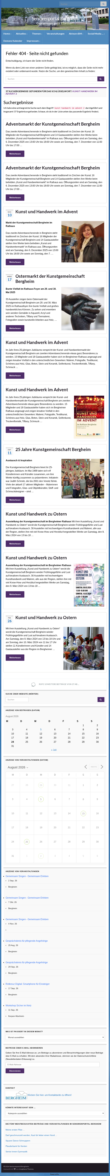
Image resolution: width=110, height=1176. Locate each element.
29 (41, 785)
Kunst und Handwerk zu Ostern (36, 513)
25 (26, 842)
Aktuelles (21, 33)
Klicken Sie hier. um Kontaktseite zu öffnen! (49, 1095)
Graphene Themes (26, 1169)
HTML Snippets (44, 1174)
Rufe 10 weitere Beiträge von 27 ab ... (59, 684)
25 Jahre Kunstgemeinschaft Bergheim (53, 449)
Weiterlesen (15, 154)
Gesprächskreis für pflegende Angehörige (27, 941)
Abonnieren (15, 1071)
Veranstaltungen (55, 33)
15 (83, 813)
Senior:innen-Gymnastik (16, 1151)
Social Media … (96, 33)
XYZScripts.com (65, 1174)
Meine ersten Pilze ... (15, 1130)
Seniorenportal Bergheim (55, 18)
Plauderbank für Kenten (16, 1146)
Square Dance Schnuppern (18, 1141)
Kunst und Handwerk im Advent (46, 211)
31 (69, 785)
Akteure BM (75, 33)
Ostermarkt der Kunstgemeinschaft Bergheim (50, 278)
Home (6, 33)
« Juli (54, 750)
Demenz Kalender (12, 40)
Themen (36, 33)
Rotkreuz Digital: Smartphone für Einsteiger (28, 984)
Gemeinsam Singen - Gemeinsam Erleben (27, 876)
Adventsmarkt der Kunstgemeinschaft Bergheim (53, 123)
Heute (94, 767)
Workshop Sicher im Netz (18, 1005)
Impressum (33, 40)
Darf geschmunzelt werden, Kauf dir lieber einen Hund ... (31, 1135)
